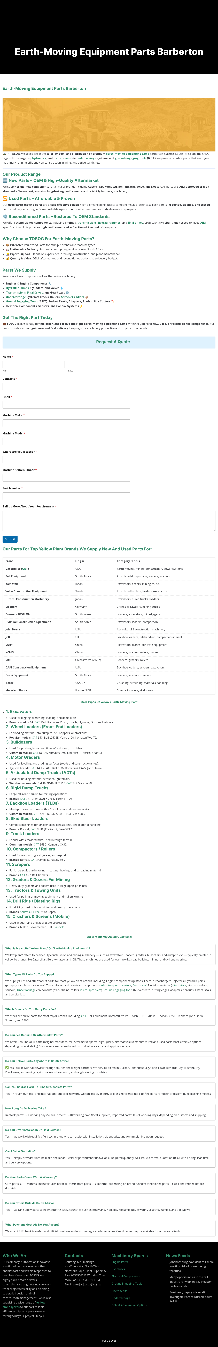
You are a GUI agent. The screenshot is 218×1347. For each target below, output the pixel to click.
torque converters (119, 985)
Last (70, 370)
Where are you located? (20, 451)
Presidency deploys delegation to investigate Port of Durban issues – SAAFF (192, 1296)
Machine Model (14, 433)
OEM (203, 222)
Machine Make (14, 415)
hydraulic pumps (109, 222)
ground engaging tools (130, 158)
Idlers (80, 297)
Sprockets (68, 297)
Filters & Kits (119, 1291)
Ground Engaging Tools (22, 301)
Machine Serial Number (20, 470)
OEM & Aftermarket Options (129, 1305)
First (5, 370)
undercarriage (86, 158)
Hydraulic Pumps (17, 288)
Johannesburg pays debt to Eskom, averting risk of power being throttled (191, 1266)
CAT (25, 569)
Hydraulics (118, 1269)
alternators (179, 985)
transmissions (63, 158)
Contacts (10, 378)
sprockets (95, 990)
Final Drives (35, 292)
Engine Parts (120, 1262)
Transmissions (16, 292)
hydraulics (39, 158)
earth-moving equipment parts (127, 154)
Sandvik (25, 912)
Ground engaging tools (118, 990)
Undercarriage (16, 297)
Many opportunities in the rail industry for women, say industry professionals (190, 1281)
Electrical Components (126, 1276)
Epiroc (35, 912)
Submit (10, 539)
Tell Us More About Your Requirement (30, 506)
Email (7, 397)
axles (103, 985)
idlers (83, 990)
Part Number (13, 488)
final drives (135, 222)
